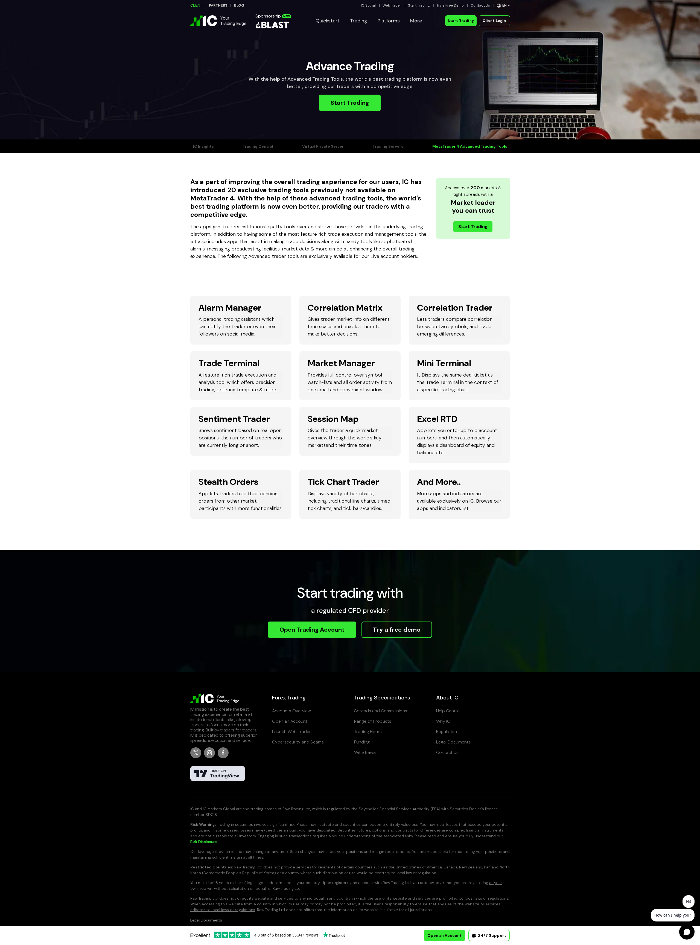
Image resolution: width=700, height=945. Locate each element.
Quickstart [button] (328, 21)
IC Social (368, 5)
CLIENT (196, 5)
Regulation (446, 731)
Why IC (443, 721)
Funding (362, 742)
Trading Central (258, 146)
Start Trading (419, 5)
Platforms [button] (389, 21)
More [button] (416, 21)
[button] (503, 5)
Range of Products (372, 721)
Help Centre (448, 711)
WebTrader (392, 5)
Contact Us (480, 5)
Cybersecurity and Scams (298, 742)
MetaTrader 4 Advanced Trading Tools (469, 146)
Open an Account (289, 721)
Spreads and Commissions (380, 711)
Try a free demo (397, 630)
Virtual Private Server (323, 146)
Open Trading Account (312, 630)
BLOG (239, 5)
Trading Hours (368, 731)
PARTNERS (218, 5)
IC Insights (203, 146)
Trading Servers (387, 146)
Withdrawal (365, 752)
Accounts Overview (291, 711)
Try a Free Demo (450, 5)
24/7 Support (491, 935)
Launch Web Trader (291, 731)
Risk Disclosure (203, 841)
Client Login (494, 20)
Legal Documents (453, 742)
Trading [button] (358, 21)
